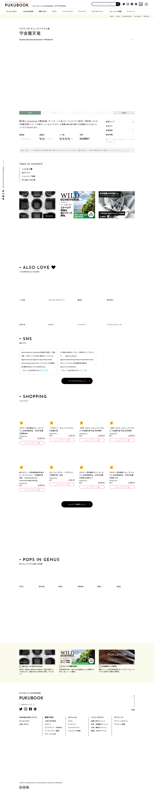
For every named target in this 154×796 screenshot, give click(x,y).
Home (111, 16)
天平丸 (21, 586)
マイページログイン (121, 721)
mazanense (137, 16)
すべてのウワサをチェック (77, 381)
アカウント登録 (119, 724)
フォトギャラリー (97, 11)
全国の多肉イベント (98, 721)
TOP (133, 710)
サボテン (48, 724)
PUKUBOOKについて (28, 717)
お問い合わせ (24, 724)
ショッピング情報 (115, 11)
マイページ (131, 11)
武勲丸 (99, 586)
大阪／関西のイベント (99, 727)
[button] (118, 4)
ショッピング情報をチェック (77, 504)
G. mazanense (31, 121)
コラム (54, 11)
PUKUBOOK (17, 5)
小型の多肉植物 (50, 721)
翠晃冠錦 (80, 586)
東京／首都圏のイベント (99, 724)
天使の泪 (22, 324)
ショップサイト (30, 442)
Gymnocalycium (127, 16)
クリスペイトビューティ (114, 324)
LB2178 (50, 324)
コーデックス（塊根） (53, 731)
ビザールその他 (50, 734)
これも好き (26, 169)
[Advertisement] (77, 242)
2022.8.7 (42, 370)
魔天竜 (80, 300)
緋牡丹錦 (42, 586)
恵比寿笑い (110, 300)
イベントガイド (67, 11)
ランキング (82, 11)
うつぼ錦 (22, 300)
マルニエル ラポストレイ (56, 300)
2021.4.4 (81, 370)
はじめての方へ (11, 11)
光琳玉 (60, 586)
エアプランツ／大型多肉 (53, 727)
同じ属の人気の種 (28, 180)
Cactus (118, 16)
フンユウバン (82, 324)
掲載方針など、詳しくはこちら (120, 150)
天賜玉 (118, 586)
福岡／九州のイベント (99, 731)
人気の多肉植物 (27, 11)
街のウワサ (26, 172)
